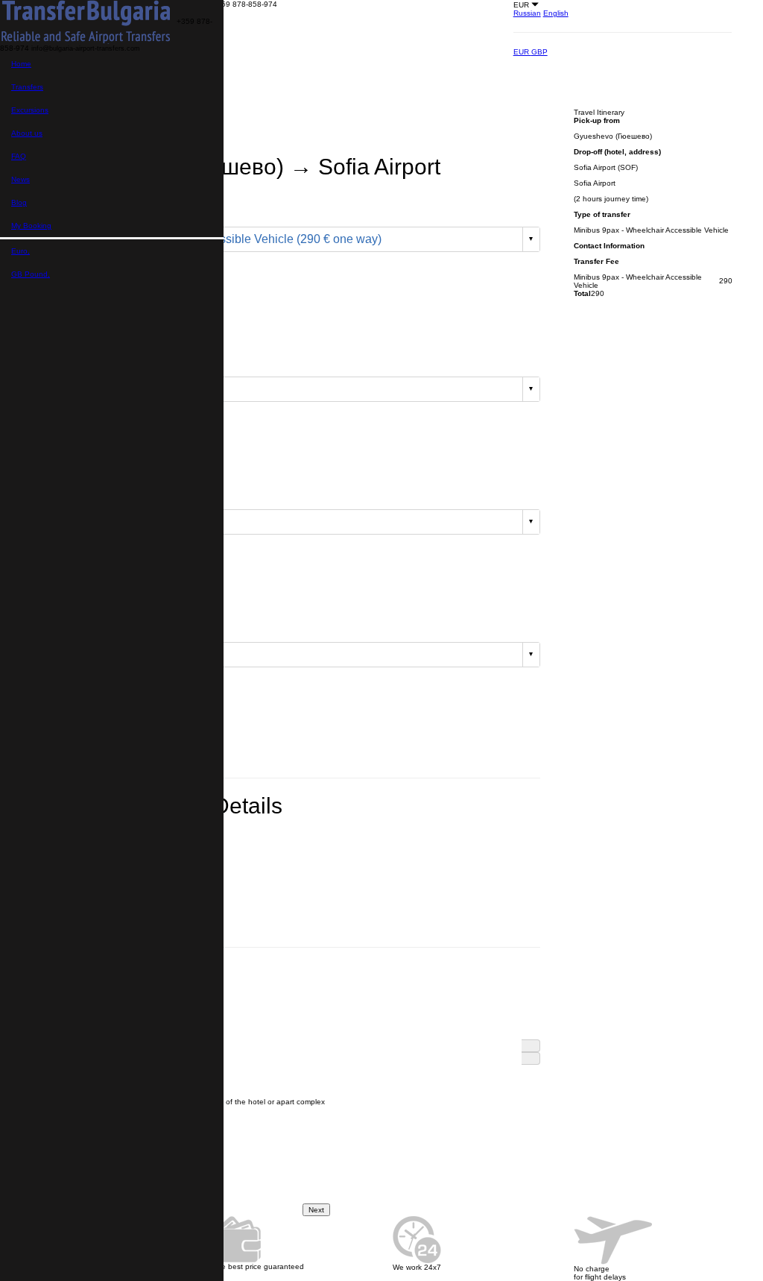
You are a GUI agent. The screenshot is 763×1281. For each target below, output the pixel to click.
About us (26, 133)
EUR (522, 52)
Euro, (20, 251)
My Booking (31, 225)
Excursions (29, 110)
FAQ (18, 156)
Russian (527, 13)
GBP (539, 52)
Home (21, 64)
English (556, 13)
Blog (19, 202)
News (20, 179)
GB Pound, (30, 274)
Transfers (27, 87)
